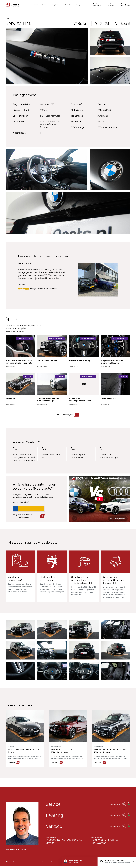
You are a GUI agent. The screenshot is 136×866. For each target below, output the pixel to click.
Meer (77, 5)
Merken (44, 5)
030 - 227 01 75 (98, 6)
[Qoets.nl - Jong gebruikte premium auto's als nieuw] (12, 4)
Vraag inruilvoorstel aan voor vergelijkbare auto (23, 516)
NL (16, 508)
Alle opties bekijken (65, 414)
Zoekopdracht (55, 5)
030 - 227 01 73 (111, 6)
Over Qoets (42, 862)
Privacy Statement (57, 862)
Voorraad (34, 5)
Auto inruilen (67, 5)
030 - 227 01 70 (125, 6)
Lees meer (21, 284)
